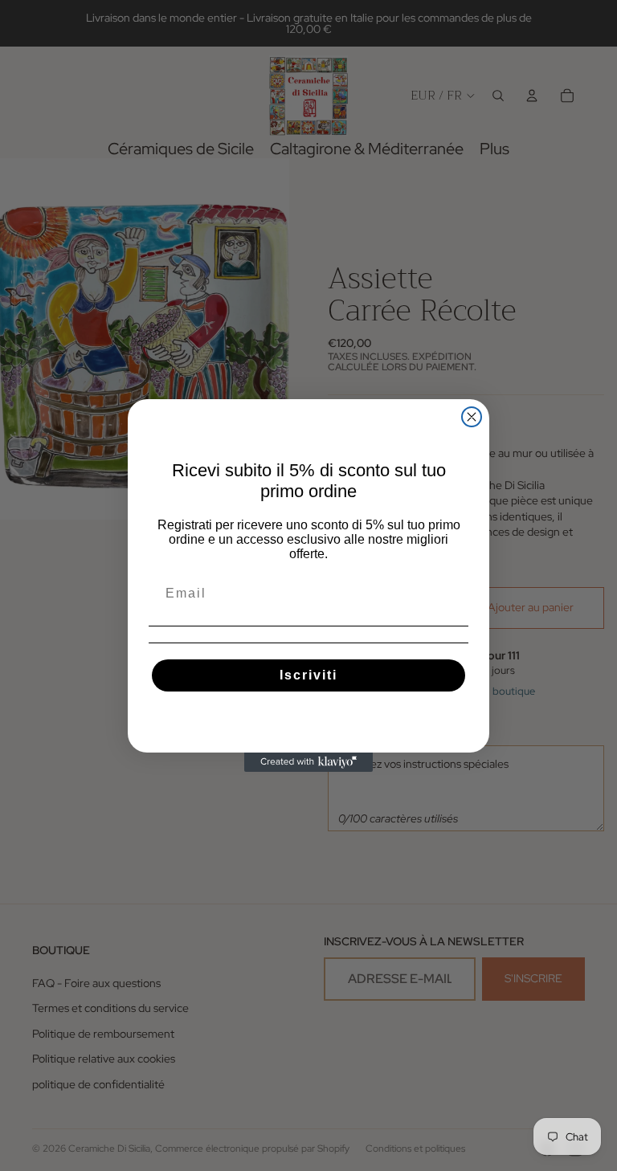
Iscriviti (308, 675)
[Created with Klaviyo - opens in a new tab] (308, 762)
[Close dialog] (471, 416)
